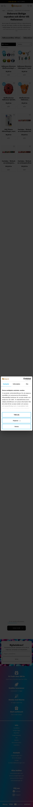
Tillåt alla (16, 414)
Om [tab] (27, 384)
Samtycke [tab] (6, 384)
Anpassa (15, 420)
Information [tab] (16, 384)
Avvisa (17, 426)
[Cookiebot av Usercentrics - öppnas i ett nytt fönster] (23, 379)
